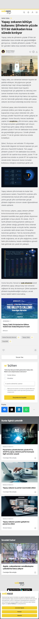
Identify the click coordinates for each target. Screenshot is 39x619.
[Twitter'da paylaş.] (12, 409)
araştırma (13, 121)
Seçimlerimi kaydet (19, 397)
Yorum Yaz (19, 357)
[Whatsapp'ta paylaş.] (26, 409)
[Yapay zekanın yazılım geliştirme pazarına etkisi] (19, 506)
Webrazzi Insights (8, 446)
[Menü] (37, 13)
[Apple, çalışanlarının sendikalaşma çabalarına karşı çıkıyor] (19, 553)
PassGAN (5, 341)
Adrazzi (5, 330)
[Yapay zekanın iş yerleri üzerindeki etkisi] (19, 472)
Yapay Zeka (5, 18)
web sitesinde (26, 283)
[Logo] (6, 12)
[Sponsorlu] (19, 308)
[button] (19, 177)
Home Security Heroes (9, 337)
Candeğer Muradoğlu (10, 458)
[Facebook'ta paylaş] (5, 409)
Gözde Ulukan (7, 528)
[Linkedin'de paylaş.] (19, 409)
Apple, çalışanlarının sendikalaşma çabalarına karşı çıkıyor (18, 567)
